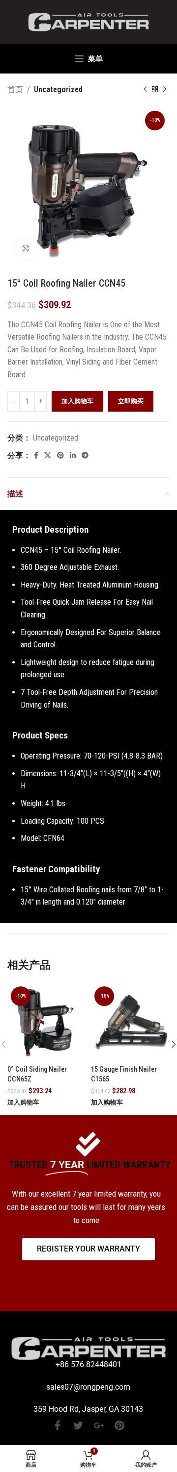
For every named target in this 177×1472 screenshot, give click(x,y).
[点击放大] (26, 249)
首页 (15, 89)
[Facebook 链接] (36, 455)
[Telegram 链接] (85, 455)
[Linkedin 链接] (73, 455)
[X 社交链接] (47, 455)
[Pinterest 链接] (60, 455)
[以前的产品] (145, 90)
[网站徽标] (88, 21)
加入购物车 (77, 401)
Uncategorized (58, 89)
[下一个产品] (165, 90)
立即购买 (131, 401)
